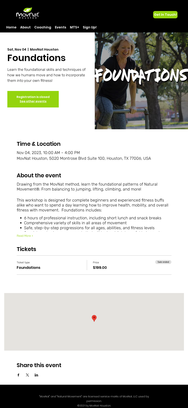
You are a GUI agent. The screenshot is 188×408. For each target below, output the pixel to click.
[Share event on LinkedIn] (36, 375)
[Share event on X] (27, 375)
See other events (33, 101)
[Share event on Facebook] (18, 375)
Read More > (25, 235)
